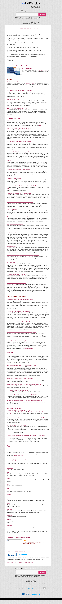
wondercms (9, 494)
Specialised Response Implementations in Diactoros (18, 169)
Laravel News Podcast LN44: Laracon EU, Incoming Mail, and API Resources (24, 384)
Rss (44, 588)
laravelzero (9, 525)
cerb (8, 488)
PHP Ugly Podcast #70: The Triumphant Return (17, 390)
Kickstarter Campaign (29, 348)
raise (8, 484)
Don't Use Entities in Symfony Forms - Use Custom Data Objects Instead (23, 255)
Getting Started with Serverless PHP (15, 160)
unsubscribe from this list (12, 562)
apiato (8, 498)
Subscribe (42, 14)
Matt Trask (11, 413)
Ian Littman (44, 411)
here (40, 125)
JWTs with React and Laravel (13, 121)
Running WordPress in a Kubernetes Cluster (16, 283)
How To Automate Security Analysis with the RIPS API (19, 141)
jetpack (8, 478)
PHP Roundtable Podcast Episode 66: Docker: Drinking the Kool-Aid (22, 394)
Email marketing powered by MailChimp (35, 7)
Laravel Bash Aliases (11, 246)
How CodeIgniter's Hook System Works (15, 232)
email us (50, 584)
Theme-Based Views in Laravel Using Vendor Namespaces (20, 202)
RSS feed (30, 588)
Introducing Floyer (11, 262)
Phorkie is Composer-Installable (14, 178)
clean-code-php (10, 468)
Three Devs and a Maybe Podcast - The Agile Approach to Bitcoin (21, 365)
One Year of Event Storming (13, 99)
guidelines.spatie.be (30, 83)
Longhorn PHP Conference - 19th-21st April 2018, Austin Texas (20, 340)
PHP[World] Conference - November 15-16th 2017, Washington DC (21, 332)
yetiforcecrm (9, 509)
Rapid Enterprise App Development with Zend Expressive (19, 128)
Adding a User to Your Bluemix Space (15, 224)
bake (8, 472)
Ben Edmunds (19, 411)
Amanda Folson (10, 411)
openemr (9, 519)
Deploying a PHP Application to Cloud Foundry (17, 274)
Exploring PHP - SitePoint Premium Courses (16, 425)
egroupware (9, 515)
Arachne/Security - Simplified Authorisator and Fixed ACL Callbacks (21, 185)
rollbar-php (9, 503)
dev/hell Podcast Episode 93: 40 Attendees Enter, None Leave (20, 355)
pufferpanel (9, 462)
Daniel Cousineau (32, 411)
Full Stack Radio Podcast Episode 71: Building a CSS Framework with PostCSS (24, 400)
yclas (8, 529)
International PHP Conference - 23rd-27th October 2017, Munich (21, 321)
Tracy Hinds (39, 411)
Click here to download (41, 70)
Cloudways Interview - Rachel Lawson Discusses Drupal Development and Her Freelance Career (28, 417)
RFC (9, 188)
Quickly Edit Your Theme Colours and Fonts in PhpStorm (19, 193)
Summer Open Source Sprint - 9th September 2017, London (20, 299)
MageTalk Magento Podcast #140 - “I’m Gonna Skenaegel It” (20, 378)
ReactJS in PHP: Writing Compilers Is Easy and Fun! (18, 151)
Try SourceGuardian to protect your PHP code (28, 28)
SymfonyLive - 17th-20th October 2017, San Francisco (19, 311)
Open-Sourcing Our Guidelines (13, 81)
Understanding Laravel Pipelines (14, 209)
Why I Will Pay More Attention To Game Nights (17, 108)
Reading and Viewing (14, 408)
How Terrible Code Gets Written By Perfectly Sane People (19, 90)
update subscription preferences (26, 562)
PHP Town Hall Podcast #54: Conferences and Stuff (18, 410)
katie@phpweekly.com (18, 455)
